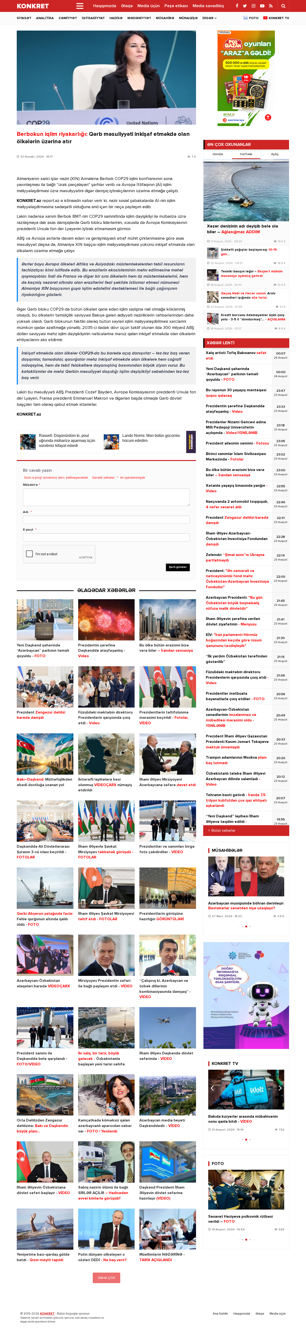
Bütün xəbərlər (223, 831)
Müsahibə (165, 18)
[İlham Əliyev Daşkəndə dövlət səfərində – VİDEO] (167, 1027)
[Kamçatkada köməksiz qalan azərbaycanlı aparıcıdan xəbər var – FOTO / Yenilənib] (106, 1095)
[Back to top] (292, 1324)
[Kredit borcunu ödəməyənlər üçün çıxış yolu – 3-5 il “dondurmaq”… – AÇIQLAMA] (213, 318)
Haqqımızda (104, 6)
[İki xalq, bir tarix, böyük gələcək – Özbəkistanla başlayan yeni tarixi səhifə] (106, 1027)
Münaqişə (188, 18)
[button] (278, 874)
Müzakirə (30, 485)
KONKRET (47, 1313)
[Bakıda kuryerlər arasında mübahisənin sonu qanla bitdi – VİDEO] (246, 1090)
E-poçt (28, 529)
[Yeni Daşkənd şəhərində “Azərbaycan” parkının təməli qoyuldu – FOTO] (45, 619)
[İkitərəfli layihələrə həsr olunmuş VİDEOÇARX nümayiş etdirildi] (106, 754)
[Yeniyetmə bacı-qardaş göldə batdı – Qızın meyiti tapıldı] (45, 1229)
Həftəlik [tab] (246, 154)
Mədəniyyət (139, 18)
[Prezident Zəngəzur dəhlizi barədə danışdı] (45, 687)
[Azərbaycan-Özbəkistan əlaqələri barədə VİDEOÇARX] (45, 955)
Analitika (45, 18)
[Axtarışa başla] (283, 6)
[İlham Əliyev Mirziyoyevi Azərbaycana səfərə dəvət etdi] (167, 754)
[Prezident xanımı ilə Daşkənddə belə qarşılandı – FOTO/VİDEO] (45, 1027)
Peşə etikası (176, 6)
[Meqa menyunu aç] (79, 6)
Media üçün (148, 6)
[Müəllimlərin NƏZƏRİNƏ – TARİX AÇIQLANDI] (167, 1229)
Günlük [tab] (218, 154)
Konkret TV (279, 18)
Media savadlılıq (208, 6)
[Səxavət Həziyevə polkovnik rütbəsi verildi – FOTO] (246, 1190)
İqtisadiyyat (93, 18)
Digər (207, 18)
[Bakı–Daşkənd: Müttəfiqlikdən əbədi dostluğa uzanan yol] (45, 754)
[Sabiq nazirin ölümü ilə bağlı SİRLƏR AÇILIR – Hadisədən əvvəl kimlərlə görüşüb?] (106, 1162)
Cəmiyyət (68, 18)
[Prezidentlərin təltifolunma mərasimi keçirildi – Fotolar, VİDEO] (167, 687)
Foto (253, 18)
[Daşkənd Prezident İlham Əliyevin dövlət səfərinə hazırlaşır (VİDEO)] (167, 1162)
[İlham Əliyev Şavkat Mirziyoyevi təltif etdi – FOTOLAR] (106, 888)
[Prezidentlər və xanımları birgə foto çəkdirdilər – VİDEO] (167, 821)
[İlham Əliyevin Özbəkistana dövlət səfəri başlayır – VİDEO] (45, 1162)
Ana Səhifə (220, 1313)
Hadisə (116, 18)
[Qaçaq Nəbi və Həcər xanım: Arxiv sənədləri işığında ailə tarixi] (213, 297)
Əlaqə (127, 6)
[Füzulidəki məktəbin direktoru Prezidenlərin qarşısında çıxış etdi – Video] (106, 687)
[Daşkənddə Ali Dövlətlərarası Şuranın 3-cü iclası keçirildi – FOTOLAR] (45, 821)
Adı (25, 512)
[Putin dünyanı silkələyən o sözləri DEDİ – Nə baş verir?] (106, 1229)
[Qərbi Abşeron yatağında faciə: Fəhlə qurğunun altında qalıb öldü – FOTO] (45, 888)
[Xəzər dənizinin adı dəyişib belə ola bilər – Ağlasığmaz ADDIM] (246, 190)
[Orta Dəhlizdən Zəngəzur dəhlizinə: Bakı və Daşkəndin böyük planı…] (45, 1095)
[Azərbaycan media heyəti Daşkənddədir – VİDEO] (167, 1095)
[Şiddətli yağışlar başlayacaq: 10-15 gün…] (213, 253)
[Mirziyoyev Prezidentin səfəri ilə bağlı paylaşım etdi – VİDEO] (106, 955)
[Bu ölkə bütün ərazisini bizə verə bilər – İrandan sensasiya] (167, 619)
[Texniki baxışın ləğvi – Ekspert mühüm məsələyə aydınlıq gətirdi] (213, 275)
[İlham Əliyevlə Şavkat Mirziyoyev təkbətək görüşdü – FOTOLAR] (106, 821)
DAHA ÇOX (106, 1278)
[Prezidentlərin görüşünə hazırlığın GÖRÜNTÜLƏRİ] (167, 888)
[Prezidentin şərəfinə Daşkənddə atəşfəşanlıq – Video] (106, 619)
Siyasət (24, 18)
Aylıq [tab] (274, 154)
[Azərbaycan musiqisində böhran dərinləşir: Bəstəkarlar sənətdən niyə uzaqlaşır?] (246, 876)
